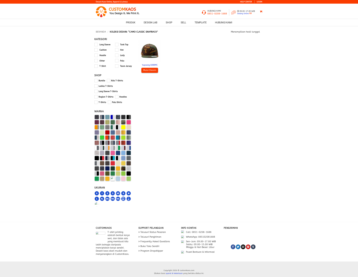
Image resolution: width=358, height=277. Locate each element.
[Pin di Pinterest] (248, 246)
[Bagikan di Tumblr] (253, 246)
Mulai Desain (149, 70)
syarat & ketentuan (174, 273)
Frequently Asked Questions (155, 241)
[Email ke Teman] (243, 246)
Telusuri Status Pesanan (153, 232)
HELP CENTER (246, 2)
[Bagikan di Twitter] (238, 246)
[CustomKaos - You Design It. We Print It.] (101, 11)
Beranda (101, 31)
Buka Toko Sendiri (149, 246)
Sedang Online (243, 14)
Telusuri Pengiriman (150, 237)
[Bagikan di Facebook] (233, 246)
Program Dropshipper (151, 250)
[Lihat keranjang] (261, 11)
